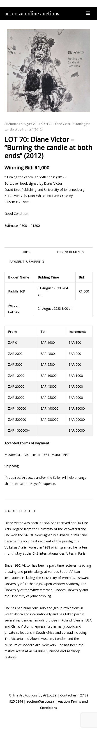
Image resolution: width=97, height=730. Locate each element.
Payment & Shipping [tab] (26, 261)
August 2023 (31, 124)
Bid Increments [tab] (70, 252)
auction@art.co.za (40, 701)
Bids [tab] (26, 252)
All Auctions (12, 124)
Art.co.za (49, 695)
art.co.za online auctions (32, 13)
